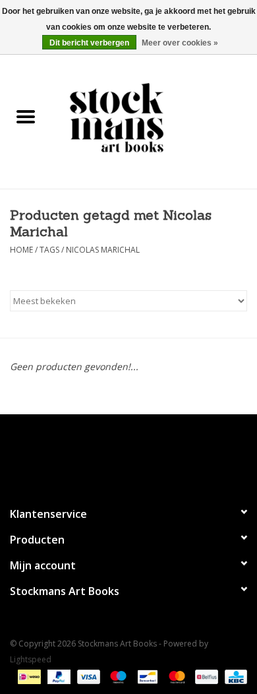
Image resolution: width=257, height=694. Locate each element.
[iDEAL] (27, 675)
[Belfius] (204, 675)
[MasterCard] (175, 675)
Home (21, 249)
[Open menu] (25, 116)
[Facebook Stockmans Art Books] (104, 454)
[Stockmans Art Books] (154, 117)
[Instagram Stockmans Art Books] (152, 454)
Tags (49, 249)
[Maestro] (117, 675)
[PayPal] (57, 675)
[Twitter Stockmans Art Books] (128, 454)
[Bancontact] (146, 675)
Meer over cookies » (180, 42)
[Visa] (87, 675)
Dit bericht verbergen (89, 42)
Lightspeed (30, 659)
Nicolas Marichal (103, 249)
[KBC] (233, 675)
